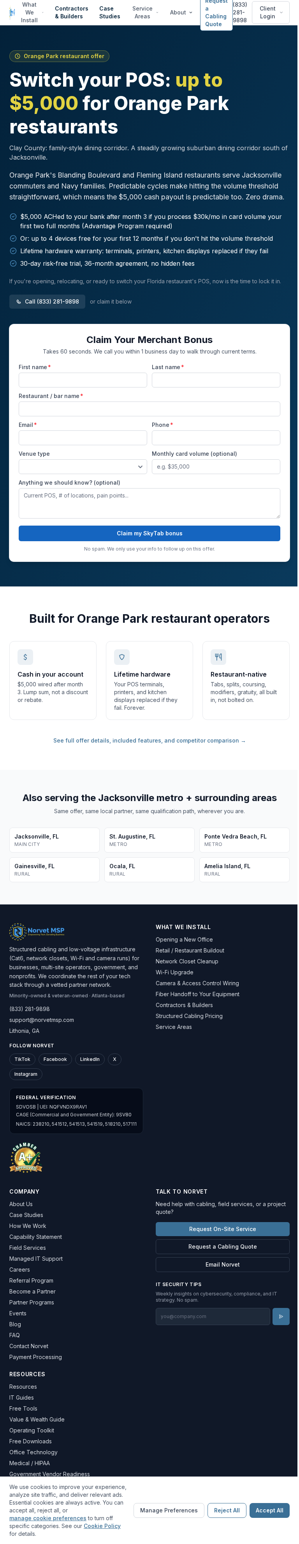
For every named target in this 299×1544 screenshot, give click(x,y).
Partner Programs (31, 1302)
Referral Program (31, 1280)
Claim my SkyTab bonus (150, 533)
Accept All (269, 1510)
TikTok (22, 1059)
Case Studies (109, 12)
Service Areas (142, 12)
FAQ (14, 1335)
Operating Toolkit (31, 1430)
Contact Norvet (28, 1346)
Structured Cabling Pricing (189, 1016)
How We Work (27, 1225)
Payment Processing (35, 1357)
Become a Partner (32, 1291)
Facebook (55, 1059)
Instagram (25, 1074)
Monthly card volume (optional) (194, 453)
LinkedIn (90, 1059)
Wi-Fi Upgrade (174, 972)
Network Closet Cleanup (187, 961)
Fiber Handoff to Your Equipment (197, 994)
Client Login (268, 12)
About (178, 12)
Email (28, 424)
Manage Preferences (169, 1510)
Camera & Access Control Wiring (197, 983)
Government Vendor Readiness (49, 1474)
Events (17, 1313)
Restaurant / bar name (51, 396)
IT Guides (21, 1397)
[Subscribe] (281, 1316)
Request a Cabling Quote (222, 1246)
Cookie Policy (102, 1526)
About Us (21, 1204)
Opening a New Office (184, 939)
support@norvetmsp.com (41, 1019)
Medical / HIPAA (29, 1463)
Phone (162, 424)
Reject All (227, 1510)
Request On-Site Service (222, 1229)
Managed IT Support (36, 1258)
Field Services (27, 1247)
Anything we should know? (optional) (69, 482)
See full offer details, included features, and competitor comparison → (149, 740)
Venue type (34, 453)
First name (35, 367)
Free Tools (23, 1408)
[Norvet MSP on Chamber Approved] (25, 1157)
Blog (15, 1324)
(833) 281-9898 (240, 12)
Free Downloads (30, 1441)
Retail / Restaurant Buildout (190, 950)
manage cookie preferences (47, 1518)
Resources (23, 1386)
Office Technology (33, 1452)
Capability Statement (35, 1236)
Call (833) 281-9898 (52, 301)
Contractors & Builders (71, 12)
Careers (19, 1269)
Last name (168, 367)
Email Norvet (223, 1264)
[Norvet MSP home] (12, 12)
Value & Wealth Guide (37, 1419)
